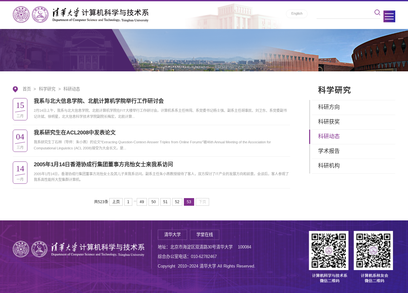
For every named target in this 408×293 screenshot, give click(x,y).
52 (177, 202)
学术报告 (329, 151)
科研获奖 (329, 122)
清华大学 (172, 234)
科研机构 (329, 166)
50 (153, 202)
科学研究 (47, 89)
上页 (116, 202)
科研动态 (71, 89)
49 (142, 202)
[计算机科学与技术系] (81, 14)
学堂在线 (204, 234)
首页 (27, 89)
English (296, 13)
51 (165, 202)
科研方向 (329, 107)
